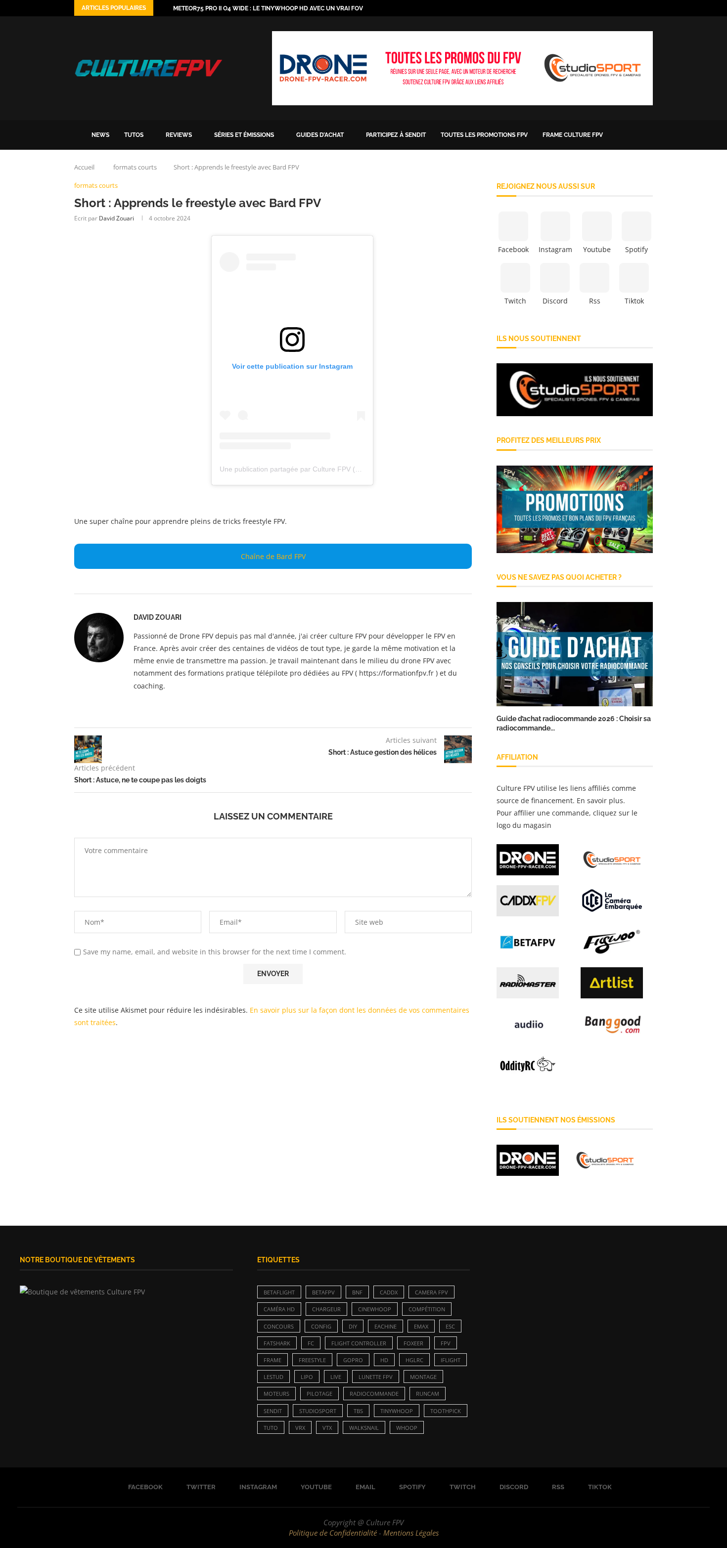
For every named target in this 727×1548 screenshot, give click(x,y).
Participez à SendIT (396, 134)
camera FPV (431, 1292)
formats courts (135, 167)
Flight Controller (358, 1343)
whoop (406, 1427)
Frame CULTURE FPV (573, 134)
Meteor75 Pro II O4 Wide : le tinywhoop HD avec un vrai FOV (268, 8)
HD (384, 1360)
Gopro (353, 1360)
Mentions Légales (411, 1533)
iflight (450, 1360)
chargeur (326, 1309)
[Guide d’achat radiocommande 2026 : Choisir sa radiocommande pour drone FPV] (575, 654)
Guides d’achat (320, 134)
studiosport (317, 1411)
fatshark (277, 1343)
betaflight (279, 1292)
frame (272, 1360)
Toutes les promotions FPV (484, 134)
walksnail (364, 1427)
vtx (327, 1427)
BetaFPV (323, 1292)
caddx (389, 1292)
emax (421, 1326)
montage (423, 1376)
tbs (358, 1411)
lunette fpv (376, 1376)
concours (279, 1326)
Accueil (84, 167)
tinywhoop (396, 1411)
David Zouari (116, 218)
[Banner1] (575, 390)
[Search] (648, 135)
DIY (353, 1326)
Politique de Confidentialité (333, 1533)
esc (450, 1326)
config (321, 1326)
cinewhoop (374, 1309)
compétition (427, 1309)
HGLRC (414, 1360)
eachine (385, 1326)
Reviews (179, 134)
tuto (271, 1427)
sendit (273, 1411)
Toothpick (445, 1411)
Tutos (133, 134)
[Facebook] (592, 8)
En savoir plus (600, 800)
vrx (300, 1427)
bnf (357, 1292)
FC (311, 1343)
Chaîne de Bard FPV (273, 556)
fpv (446, 1343)
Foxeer (413, 1343)
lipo (307, 1376)
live (335, 1376)
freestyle (312, 1360)
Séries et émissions (244, 134)
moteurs (276, 1393)
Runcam (427, 1393)
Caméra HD (279, 1309)
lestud (273, 1376)
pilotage (319, 1393)
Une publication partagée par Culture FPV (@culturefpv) (307, 469)
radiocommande (374, 1393)
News (100, 134)
